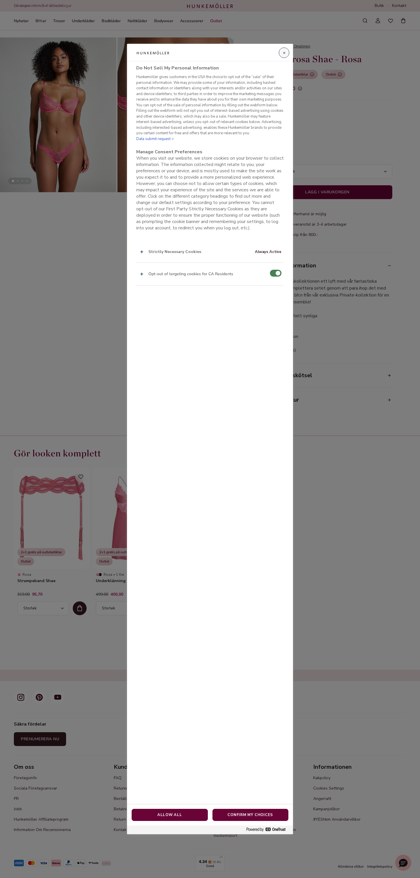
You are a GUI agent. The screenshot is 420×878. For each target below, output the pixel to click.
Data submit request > (155, 138)
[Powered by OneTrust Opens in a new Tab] (268, 829)
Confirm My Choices (250, 814)
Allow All (169, 814)
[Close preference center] (284, 52)
